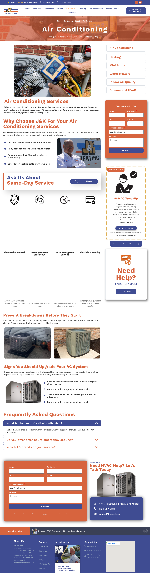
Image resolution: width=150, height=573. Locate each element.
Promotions (49, 9)
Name (111, 111)
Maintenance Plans (96, 9)
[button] (52, 423)
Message (112, 136)
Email (111, 119)
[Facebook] (136, 2)
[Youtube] (140, 2)
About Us (36, 9)
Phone (130, 119)
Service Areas (111, 9)
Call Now (86, 181)
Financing (82, 9)
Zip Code (131, 111)
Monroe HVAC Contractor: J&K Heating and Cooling (61, 531)
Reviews (60, 9)
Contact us (72, 13)
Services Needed (116, 128)
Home (27, 9)
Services (69, 9)
